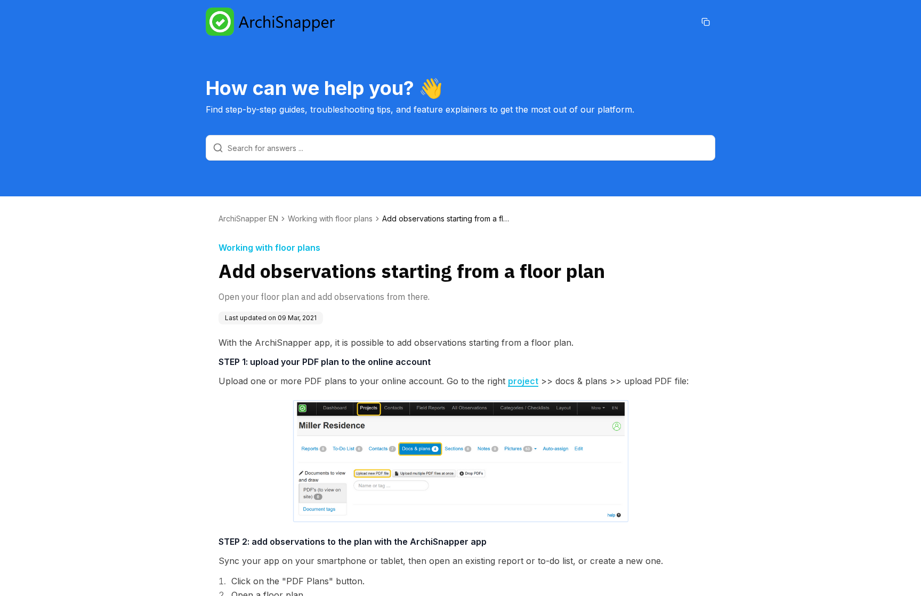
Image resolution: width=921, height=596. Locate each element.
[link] (446, 218)
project (523, 381)
